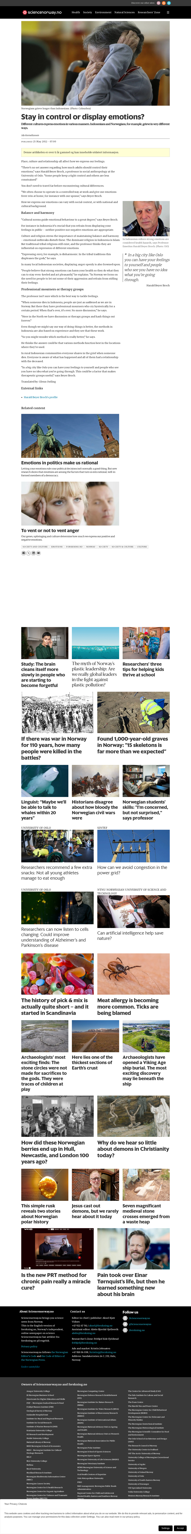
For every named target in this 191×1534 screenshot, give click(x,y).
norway (90, 547)
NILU (29, 1457)
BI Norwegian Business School (40, 1395)
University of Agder (136, 1464)
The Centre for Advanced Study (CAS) (144, 1391)
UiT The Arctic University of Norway (144, 1453)
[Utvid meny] (168, 12)
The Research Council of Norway (142, 1446)
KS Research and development (40, 1434)
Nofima (30, 1465)
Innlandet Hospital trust (37, 1415)
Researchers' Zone (149, 12)
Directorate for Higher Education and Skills (46, 1399)
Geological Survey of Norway (39, 1411)
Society (87, 12)
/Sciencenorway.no (139, 1318)
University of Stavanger (138, 1484)
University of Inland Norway (140, 1472)
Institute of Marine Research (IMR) (42, 1426)
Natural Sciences (125, 12)
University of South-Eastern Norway (144, 1480)
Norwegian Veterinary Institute (91, 1463)
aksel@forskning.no (100, 1325)
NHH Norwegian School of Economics (44, 1446)
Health (76, 12)
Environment (103, 12)
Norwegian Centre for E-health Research (45, 1487)
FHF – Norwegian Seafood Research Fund (45, 1403)
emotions (57, 547)
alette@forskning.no (83, 1333)
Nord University (34, 1469)
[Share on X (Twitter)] (28, 553)
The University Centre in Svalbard (143, 1449)
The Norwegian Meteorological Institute (146, 1428)
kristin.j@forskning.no (103, 1352)
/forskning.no (137, 1330)
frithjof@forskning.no (84, 1342)
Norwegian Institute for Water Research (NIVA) (98, 1409)
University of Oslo (136, 1476)
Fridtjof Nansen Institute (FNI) (40, 1407)
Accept (180, 1528)
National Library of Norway (38, 1442)
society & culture (123, 547)
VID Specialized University (140, 1488)
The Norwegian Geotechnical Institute (145, 1424)
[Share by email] (38, 553)
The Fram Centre (135, 1402)
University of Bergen (137, 1468)
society (103, 547)
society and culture (35, 547)
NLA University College (37, 1461)
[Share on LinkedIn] (33, 553)
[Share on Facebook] (23, 553)
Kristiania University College (39, 1430)
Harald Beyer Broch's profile (41, 397)
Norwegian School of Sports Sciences (94, 1451)
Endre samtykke (30, 1366)
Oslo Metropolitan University (90, 1478)
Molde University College (38, 1438)
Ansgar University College (38, 1391)
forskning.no (74, 547)
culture (142, 547)
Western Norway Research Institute (143, 1496)
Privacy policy (29, 1346)
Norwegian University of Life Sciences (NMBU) (98, 1459)
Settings (165, 1528)
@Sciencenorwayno (140, 1324)
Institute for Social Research (39, 1423)
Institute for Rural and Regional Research (45, 1418)
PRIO (79, 1482)
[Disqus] (95, 592)
